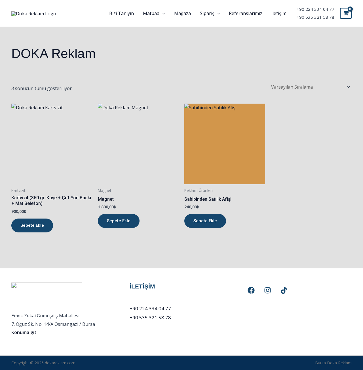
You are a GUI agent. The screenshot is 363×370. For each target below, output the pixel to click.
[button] (162, 13)
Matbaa (151, 13)
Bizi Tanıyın (121, 13)
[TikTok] (284, 290)
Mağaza (182, 13)
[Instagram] (267, 290)
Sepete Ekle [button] (32, 225)
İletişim (278, 13)
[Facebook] (251, 290)
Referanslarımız (245, 13)
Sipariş (207, 13)
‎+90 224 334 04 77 (315, 9)
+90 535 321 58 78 (315, 17)
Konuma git (24, 332)
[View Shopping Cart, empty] (346, 13)
